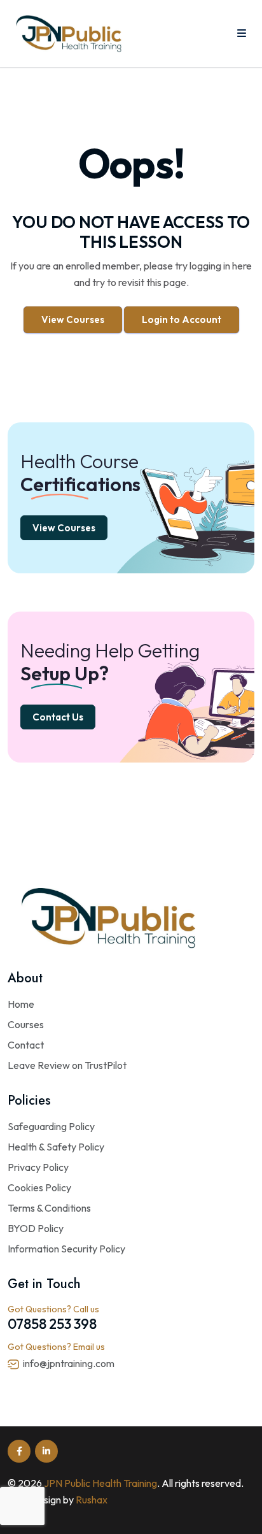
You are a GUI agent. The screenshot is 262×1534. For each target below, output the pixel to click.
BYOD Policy (36, 1228)
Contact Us (57, 717)
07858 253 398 (52, 1323)
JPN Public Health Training (100, 1483)
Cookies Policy (39, 1187)
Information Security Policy (66, 1248)
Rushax (91, 1499)
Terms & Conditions (49, 1207)
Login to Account (181, 319)
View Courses (72, 319)
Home (21, 1004)
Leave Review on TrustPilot (67, 1065)
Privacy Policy (38, 1167)
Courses (26, 1024)
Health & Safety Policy (56, 1146)
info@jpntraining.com (68, 1363)
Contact (26, 1044)
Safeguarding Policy (51, 1126)
